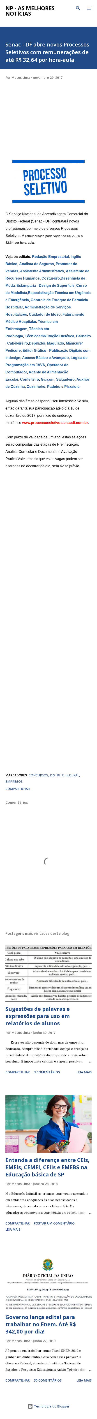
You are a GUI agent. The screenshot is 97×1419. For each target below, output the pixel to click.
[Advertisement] (39, 129)
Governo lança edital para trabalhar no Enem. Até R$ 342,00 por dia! (40, 1324)
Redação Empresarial (50, 257)
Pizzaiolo (72, 387)
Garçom (47, 379)
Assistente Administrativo (42, 271)
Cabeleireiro (17, 343)
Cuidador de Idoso (45, 314)
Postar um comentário (54, 1223)
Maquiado (55, 343)
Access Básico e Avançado (45, 358)
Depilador (37, 343)
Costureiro (51, 278)
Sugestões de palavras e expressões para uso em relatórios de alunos (37, 1016)
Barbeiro (83, 336)
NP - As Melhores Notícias (30, 10)
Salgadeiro (65, 379)
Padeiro (53, 387)
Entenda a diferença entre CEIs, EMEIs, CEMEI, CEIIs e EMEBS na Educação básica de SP (47, 1167)
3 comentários (47, 1072)
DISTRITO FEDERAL (64, 775)
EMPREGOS (14, 781)
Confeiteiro (29, 379)
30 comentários (48, 1380)
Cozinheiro (36, 387)
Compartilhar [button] (17, 789)
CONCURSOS (38, 775)
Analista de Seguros (36, 264)
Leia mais (84, 1072)
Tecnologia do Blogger (51, 1406)
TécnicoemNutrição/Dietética (49, 336)
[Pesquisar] (78, 8)
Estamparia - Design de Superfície (45, 285)
